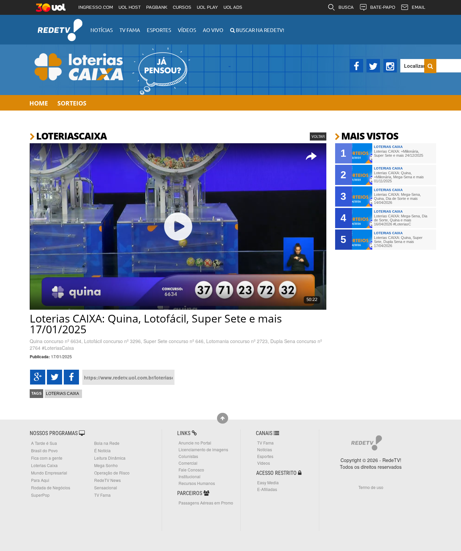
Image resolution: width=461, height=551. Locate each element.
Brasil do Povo (44, 450)
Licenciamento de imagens (203, 449)
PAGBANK (156, 7)
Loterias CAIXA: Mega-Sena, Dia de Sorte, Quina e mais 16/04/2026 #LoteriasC (400, 220)
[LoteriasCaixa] (109, 69)
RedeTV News (107, 480)
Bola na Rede (106, 443)
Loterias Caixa (62, 393)
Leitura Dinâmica (110, 458)
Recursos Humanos (197, 483)
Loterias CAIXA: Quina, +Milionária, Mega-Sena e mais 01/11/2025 (399, 177)
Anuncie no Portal (195, 443)
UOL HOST (129, 7)
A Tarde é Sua (44, 443)
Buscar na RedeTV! (259, 30)
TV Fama (129, 30)
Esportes (159, 30)
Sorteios (71, 103)
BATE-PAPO (382, 7)
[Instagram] (390, 65)
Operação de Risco (112, 473)
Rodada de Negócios (50, 487)
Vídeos (187, 30)
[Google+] (37, 377)
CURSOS (182, 7)
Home (38, 103)
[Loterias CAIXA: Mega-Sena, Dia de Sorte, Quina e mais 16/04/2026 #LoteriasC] (362, 218)
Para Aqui (40, 480)
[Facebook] (356, 65)
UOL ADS (232, 7)
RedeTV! (60, 25)
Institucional (189, 476)
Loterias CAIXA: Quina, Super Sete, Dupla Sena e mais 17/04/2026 (398, 242)
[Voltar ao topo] (222, 418)
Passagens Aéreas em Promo (206, 503)
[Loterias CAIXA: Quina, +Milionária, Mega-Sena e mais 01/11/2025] (362, 175)
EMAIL (418, 7)
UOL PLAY (207, 7)
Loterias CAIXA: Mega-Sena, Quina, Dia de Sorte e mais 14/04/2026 (397, 198)
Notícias (101, 30)
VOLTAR (318, 136)
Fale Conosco (191, 469)
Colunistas (188, 456)
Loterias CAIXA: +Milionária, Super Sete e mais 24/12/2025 (398, 153)
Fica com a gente (46, 458)
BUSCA (346, 7)
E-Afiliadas (267, 489)
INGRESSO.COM (95, 7)
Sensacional (105, 487)
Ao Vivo (213, 30)
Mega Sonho (106, 465)
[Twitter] (373, 65)
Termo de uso (370, 487)
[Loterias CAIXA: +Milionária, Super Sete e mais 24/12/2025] (362, 153)
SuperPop (40, 495)
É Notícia (102, 450)
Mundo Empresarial (49, 473)
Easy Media (268, 482)
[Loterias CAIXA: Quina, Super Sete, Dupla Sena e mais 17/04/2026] (362, 239)
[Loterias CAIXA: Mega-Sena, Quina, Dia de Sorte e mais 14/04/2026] (362, 196)
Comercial (188, 463)
